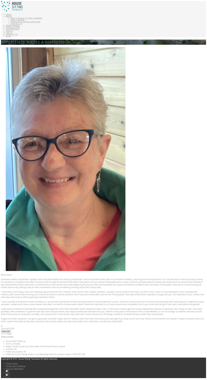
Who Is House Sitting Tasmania (26, 18)
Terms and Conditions (16, 366)
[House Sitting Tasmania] (11, 10)
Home (8, 14)
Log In (9, 32)
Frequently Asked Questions (25, 22)
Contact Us (16, 23)
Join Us (9, 31)
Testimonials (12, 29)
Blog (8, 36)
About (9, 16)
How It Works (18, 20)
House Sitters (13, 27)
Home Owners (13, 25)
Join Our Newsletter (15, 368)
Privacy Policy (12, 363)
